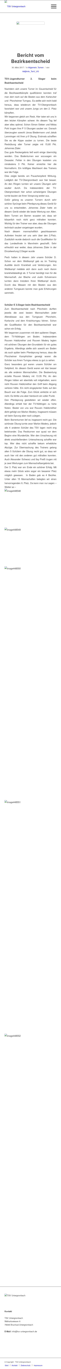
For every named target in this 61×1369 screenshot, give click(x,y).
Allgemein (32, 67)
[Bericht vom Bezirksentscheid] (30, 35)
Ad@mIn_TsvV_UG (30, 71)
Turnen (41, 67)
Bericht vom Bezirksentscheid (30, 58)
